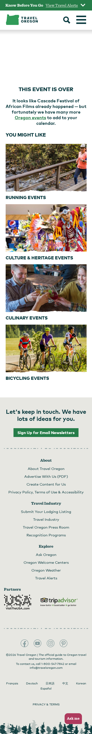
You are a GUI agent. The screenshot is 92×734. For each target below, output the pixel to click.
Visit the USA (17, 602)
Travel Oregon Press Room (46, 527)
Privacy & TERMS (46, 704)
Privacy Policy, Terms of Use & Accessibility (46, 492)
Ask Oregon (46, 554)
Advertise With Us (46, 476)
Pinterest (63, 643)
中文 (65, 683)
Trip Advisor (59, 602)
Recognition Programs (46, 535)
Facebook (24, 643)
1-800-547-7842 (52, 664)
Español (46, 688)
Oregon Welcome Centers (46, 562)
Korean (81, 683)
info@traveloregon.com (46, 668)
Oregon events (30, 117)
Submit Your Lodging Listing (46, 511)
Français (12, 683)
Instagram (50, 643)
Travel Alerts (46, 578)
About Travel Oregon (46, 468)
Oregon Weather (46, 570)
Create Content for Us (46, 484)
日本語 (50, 683)
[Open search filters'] (66, 20)
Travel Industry (46, 519)
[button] (71, 718)
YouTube (37, 643)
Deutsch (32, 683)
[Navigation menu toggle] (81, 20)
